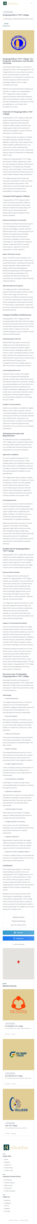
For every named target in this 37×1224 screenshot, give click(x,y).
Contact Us (7, 1165)
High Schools (8, 1185)
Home (6, 1159)
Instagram (7, 1203)
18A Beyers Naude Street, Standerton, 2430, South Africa (19, 1078)
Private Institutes (9, 1191)
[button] (18, 962)
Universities (8, 1188)
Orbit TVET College (11, 1126)
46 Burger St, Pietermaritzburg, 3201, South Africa (19, 19)
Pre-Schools (8, 1180)
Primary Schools (9, 1183)
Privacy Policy (8, 1168)
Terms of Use (8, 1170)
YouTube (7, 1211)
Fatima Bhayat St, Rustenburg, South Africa (17, 1128)
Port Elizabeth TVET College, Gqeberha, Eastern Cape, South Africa (19, 1028)
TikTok (6, 1206)
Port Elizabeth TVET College (14, 1026)
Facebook (7, 1200)
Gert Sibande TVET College (14, 1076)
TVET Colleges (8, 12)
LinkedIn (7, 1208)
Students (7, 1162)
